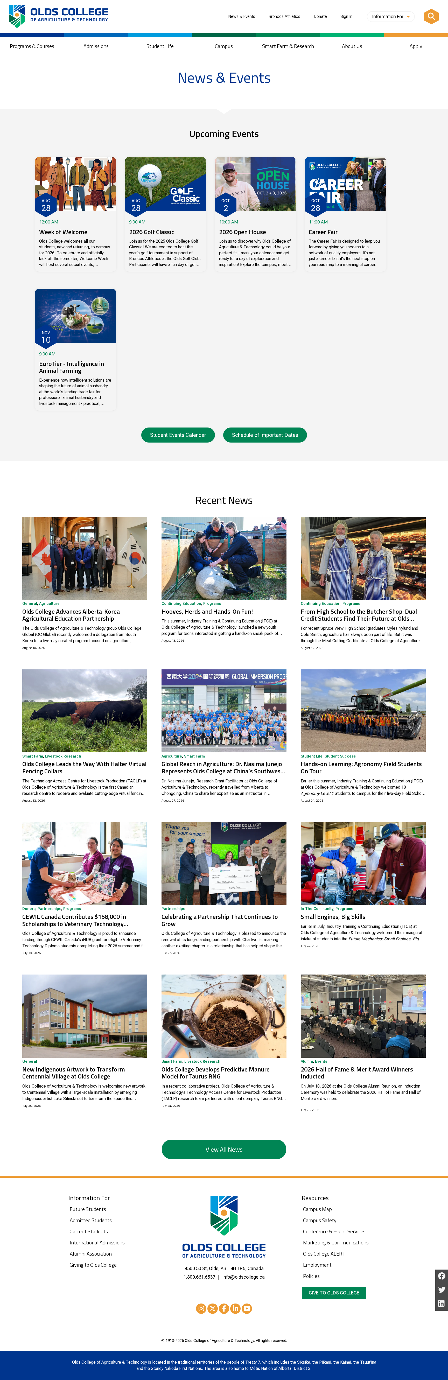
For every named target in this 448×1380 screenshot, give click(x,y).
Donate (320, 16)
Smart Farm (32, 756)
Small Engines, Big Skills (333, 916)
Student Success (340, 756)
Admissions (96, 46)
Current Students (89, 1231)
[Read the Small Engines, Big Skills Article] (363, 863)
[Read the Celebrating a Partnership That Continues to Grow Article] (224, 863)
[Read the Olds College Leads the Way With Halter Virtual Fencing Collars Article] (84, 711)
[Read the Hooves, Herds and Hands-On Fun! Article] (224, 558)
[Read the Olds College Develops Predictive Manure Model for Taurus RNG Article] (224, 1016)
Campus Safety (320, 1220)
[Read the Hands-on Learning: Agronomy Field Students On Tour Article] (363, 711)
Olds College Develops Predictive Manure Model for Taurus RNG (216, 1073)
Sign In (346, 16)
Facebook (224, 1309)
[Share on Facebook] (441, 1276)
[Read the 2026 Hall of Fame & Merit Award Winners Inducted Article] (363, 1016)
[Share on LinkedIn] (441, 1304)
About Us (352, 46)
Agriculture (49, 604)
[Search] (431, 16)
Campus (224, 46)
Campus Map (317, 1209)
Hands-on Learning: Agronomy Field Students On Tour (361, 767)
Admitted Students (91, 1220)
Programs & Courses (32, 46)
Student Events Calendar (178, 435)
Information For (388, 16)
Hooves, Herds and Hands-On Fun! (207, 611)
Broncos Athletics (284, 16)
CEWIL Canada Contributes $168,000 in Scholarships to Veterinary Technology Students (74, 920)
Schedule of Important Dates (265, 435)
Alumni (307, 1062)
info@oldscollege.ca (243, 1277)
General (29, 604)
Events (321, 1062)
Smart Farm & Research (288, 46)
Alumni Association (91, 1254)
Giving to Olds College (93, 1265)
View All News (224, 1149)
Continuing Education (181, 604)
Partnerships (49, 909)
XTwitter (212, 1309)
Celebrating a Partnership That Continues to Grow (220, 920)
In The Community (317, 909)
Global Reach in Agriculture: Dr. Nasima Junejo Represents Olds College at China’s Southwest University (222, 767)
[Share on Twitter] (441, 1290)
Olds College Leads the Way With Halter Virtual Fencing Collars (84, 767)
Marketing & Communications (336, 1242)
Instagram (201, 1309)
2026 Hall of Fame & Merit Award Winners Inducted (357, 1073)
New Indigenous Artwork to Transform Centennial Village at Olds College (73, 1073)
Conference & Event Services (334, 1231)
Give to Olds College (334, 1292)
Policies (311, 1276)
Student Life (160, 46)
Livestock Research (63, 756)
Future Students (88, 1209)
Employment (317, 1265)
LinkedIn (235, 1309)
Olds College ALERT (324, 1254)
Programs (212, 604)
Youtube (247, 1309)
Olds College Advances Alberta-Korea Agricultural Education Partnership (71, 615)
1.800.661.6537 (199, 1277)
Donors (29, 909)
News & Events (241, 16)
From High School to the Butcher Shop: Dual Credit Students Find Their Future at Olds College (359, 615)
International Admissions (97, 1242)
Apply (416, 46)
